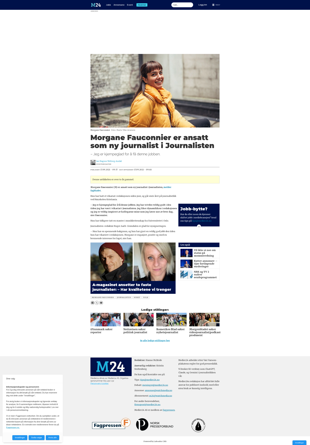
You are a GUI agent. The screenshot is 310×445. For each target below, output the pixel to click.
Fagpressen (169, 410)
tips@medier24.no (202, 221)
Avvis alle (52, 438)
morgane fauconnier (103, 297)
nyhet (137, 297)
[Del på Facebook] (92, 303)
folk (145, 297)
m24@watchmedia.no (160, 395)
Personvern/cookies (99, 383)
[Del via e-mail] (101, 303)
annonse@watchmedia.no (158, 390)
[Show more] (199, 226)
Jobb (108, 5)
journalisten (124, 297)
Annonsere (119, 5)
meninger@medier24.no (155, 385)
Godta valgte (36, 438)
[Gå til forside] (96, 5)
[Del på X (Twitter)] (97, 303)
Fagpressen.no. (13, 427)
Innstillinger (299, 443)
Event (130, 5)
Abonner (142, 5)
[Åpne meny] (216, 5)
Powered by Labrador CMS (155, 441)
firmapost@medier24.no (147, 404)
